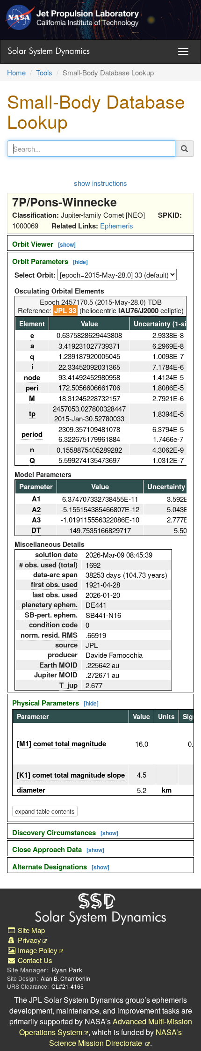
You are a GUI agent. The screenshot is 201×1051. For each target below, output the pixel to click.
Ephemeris (116, 225)
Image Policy (36, 950)
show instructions (100, 183)
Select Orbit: (35, 275)
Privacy (28, 940)
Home (16, 72)
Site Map (30, 930)
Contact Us (34, 960)
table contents (45, 811)
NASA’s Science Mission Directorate (115, 1037)
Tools (44, 72)
